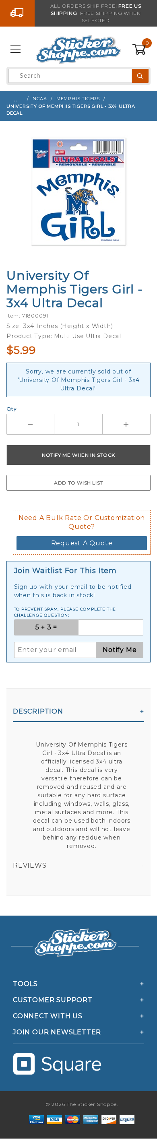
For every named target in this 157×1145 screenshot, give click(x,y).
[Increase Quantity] (127, 424)
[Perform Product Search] (140, 76)
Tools (25, 984)
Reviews (30, 865)
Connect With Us (48, 1016)
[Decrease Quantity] (30, 424)
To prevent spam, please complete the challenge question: (65, 612)
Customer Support (53, 1000)
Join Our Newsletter (57, 1032)
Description (38, 711)
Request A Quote (82, 543)
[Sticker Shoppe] (78, 49)
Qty (11, 409)
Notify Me (119, 650)
